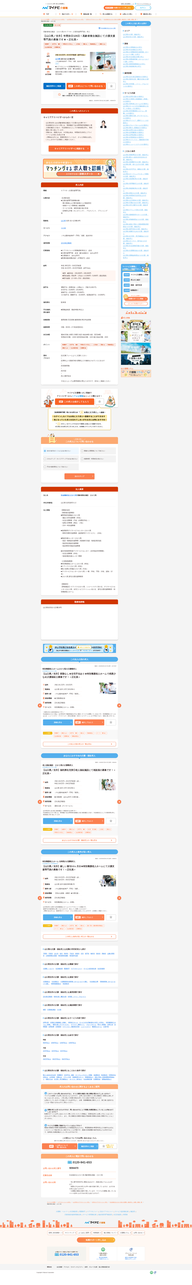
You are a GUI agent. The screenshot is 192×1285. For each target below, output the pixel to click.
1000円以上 (54, 1042)
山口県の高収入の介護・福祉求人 (135, 193)
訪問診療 (51, 1026)
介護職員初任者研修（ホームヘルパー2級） (74, 981)
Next (119, 705)
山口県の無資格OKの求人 (132, 66)
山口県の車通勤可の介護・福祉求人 (136, 162)
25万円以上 (63, 1051)
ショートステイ (86, 1026)
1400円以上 (72, 1042)
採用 (86, 1267)
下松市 (72, 953)
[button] (79, 476)
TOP (47, 14)
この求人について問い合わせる (86, 86)
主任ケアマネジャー (106, 1211)
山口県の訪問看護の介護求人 (133, 132)
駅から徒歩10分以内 (49, 1075)
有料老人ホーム (73, 1022)
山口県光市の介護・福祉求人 (133, 37)
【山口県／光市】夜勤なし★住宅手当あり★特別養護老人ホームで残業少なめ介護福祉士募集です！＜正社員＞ (79, 675)
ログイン (143, 8)
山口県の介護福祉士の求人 (132, 47)
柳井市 (93, 953)
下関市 (45, 953)
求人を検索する (107, 14)
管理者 (125, 1214)
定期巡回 (58, 1026)
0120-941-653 (82, 1162)
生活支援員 (101, 968)
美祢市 (98, 953)
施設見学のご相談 (53, 86)
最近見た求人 (147, 14)
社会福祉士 (55, 981)
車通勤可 (60, 1075)
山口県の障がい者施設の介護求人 (135, 128)
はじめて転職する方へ (136, 303)
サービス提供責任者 (90, 968)
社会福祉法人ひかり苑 (108, 28)
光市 (82, 953)
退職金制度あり (107, 1079)
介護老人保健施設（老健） (58, 1022)
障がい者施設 (102, 1024)
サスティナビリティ (77, 1267)
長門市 (87, 953)
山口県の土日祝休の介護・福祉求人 (136, 200)
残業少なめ (49, 1079)
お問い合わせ (138, 1233)
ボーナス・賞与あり (76, 1079)
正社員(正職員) (66, 243)
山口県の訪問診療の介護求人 (133, 135)
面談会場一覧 (87, 14)
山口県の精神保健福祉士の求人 (134, 64)
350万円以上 (66, 1059)
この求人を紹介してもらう (74, 402)
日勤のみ (59, 1077)
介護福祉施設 (51, 1009)
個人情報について (110, 1233)
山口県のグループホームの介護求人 (136, 125)
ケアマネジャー (92, 1211)
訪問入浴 (110, 1024)
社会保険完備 (88, 1079)
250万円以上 (47, 1059)
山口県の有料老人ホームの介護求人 (136, 104)
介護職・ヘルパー (48, 968)
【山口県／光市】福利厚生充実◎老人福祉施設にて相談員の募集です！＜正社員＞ (79, 772)
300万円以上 (56, 1059)
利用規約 (96, 1233)
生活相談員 (59, 968)
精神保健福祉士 (56, 983)
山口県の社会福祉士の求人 (132, 49)
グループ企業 (93, 1267)
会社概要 (59, 1267)
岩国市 (77, 953)
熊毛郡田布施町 (63, 955)
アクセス (66, 1267)
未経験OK (97, 1075)
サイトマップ (69, 1233)
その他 (63, 228)
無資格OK (66, 983)
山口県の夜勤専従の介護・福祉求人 (136, 155)
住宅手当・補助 (69, 1075)
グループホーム (91, 1024)
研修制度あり (89, 1077)
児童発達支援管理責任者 (72, 1214)
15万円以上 (46, 1051)
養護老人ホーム (97, 1026)
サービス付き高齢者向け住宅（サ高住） (92, 1022)
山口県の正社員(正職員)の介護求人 (135, 77)
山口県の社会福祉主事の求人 (133, 57)
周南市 (104, 953)
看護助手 (67, 968)
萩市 (61, 953)
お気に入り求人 (127, 14)
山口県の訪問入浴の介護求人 (133, 130)
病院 (44, 1009)
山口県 (57, 59)
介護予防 (106, 1026)
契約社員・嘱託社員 (60, 996)
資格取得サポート (78, 1077)
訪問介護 (46, 1022)
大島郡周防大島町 (51, 955)
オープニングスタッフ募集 (83, 1075)
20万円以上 (55, 1051)
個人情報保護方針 (104, 1267)
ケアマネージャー (76, 968)
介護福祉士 (46, 981)
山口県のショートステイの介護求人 (136, 144)
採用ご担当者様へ (55, 1233)
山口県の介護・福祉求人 (132, 34)
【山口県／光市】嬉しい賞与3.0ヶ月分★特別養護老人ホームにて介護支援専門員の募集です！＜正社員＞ (78, 868)
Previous (40, 705)
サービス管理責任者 (89, 1214)
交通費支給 (96, 1079)
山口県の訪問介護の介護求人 (133, 96)
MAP (57, 63)
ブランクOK (67, 1077)
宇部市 (51, 953)
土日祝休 (52, 1077)
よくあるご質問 (83, 1233)
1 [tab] (102, 73)
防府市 (66, 953)
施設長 (132, 1211)
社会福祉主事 (94, 981)
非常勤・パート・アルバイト (77, 996)
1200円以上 (63, 1042)
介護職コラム (124, 1233)
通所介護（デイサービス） (61, 1024)
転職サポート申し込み (96, 1240)
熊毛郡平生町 (74, 955)
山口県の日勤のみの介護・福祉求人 (136, 203)
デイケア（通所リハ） (78, 1024)
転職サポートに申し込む (118, 8)
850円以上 (46, 1042)
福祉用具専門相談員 (105, 1214)
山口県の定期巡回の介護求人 (133, 137)
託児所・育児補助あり (61, 1079)
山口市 (56, 953)
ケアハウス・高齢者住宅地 (71, 1026)
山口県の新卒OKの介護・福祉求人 (135, 229)
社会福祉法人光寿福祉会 (50, 863)
